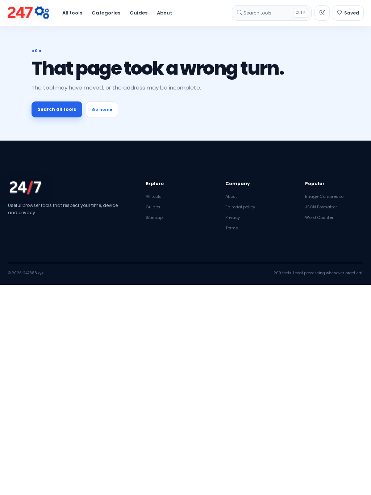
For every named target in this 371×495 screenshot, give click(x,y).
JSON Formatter (321, 207)
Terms (231, 228)
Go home (102, 109)
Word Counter (319, 217)
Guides (138, 12)
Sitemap (154, 217)
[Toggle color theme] (322, 13)
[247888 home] (28, 13)
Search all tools (57, 109)
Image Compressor (325, 196)
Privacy (232, 217)
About (164, 12)
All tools (72, 12)
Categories (106, 12)
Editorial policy (240, 207)
